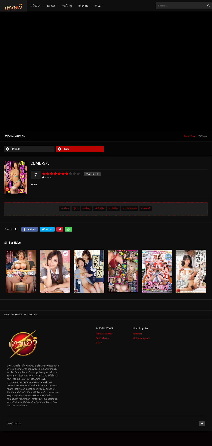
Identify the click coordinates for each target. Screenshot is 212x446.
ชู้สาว (75, 208)
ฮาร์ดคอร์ (145, 208)
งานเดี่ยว (65, 208)
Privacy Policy (102, 338)
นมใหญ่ (86, 208)
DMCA (99, 342)
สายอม (98, 5)
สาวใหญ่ (67, 5)
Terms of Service (104, 333)
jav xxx (51, 5)
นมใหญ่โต (99, 208)
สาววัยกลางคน (130, 208)
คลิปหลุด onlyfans (141, 338)
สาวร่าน (83, 5)
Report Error (189, 136)
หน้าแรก (36, 5)
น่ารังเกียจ (113, 208)
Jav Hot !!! (137, 333)
